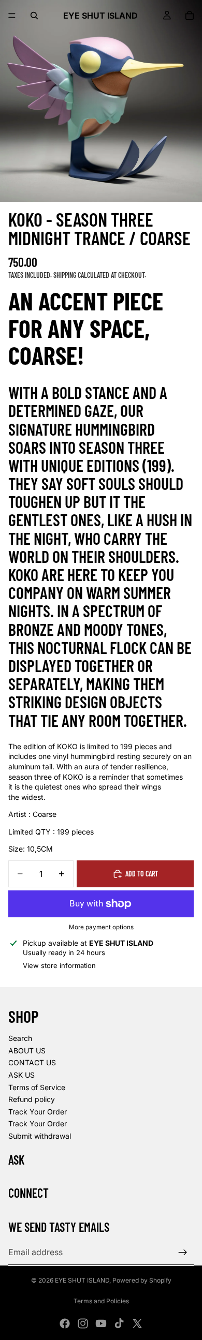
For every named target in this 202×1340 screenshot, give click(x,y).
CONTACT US (32, 1062)
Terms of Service (36, 1087)
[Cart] (189, 15)
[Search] (34, 15)
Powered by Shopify (141, 1280)
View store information (59, 965)
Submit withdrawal (39, 1135)
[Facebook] (65, 1323)
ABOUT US (27, 1050)
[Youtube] (101, 1323)
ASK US (21, 1074)
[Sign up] (183, 1252)
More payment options (101, 927)
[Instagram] (83, 1323)
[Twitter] (137, 1323)
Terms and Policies (101, 1301)
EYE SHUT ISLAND (82, 1280)
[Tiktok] (119, 1323)
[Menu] (12, 15)
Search (20, 1038)
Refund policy (31, 1099)
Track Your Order (37, 1111)
